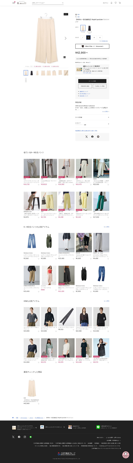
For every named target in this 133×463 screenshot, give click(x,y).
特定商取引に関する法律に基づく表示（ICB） (86, 130)
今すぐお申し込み (87, 72)
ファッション (24, 417)
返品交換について (84, 95)
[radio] (83, 29)
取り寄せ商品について (85, 93)
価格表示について (84, 91)
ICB (78, 14)
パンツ (31, 417)
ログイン (105, 3)
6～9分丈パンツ (39, 417)
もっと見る (105, 111)
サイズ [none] (77, 37)
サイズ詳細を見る (104, 41)
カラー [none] (77, 27)
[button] (46, 38)
